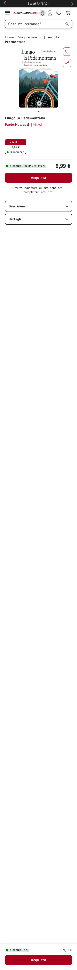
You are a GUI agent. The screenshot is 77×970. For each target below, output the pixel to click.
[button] (67, 63)
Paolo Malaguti (17, 124)
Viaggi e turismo (30, 37)
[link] (42, 13)
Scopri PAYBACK (38, 4)
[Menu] (8, 13)
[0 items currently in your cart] (68, 13)
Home (10, 37)
